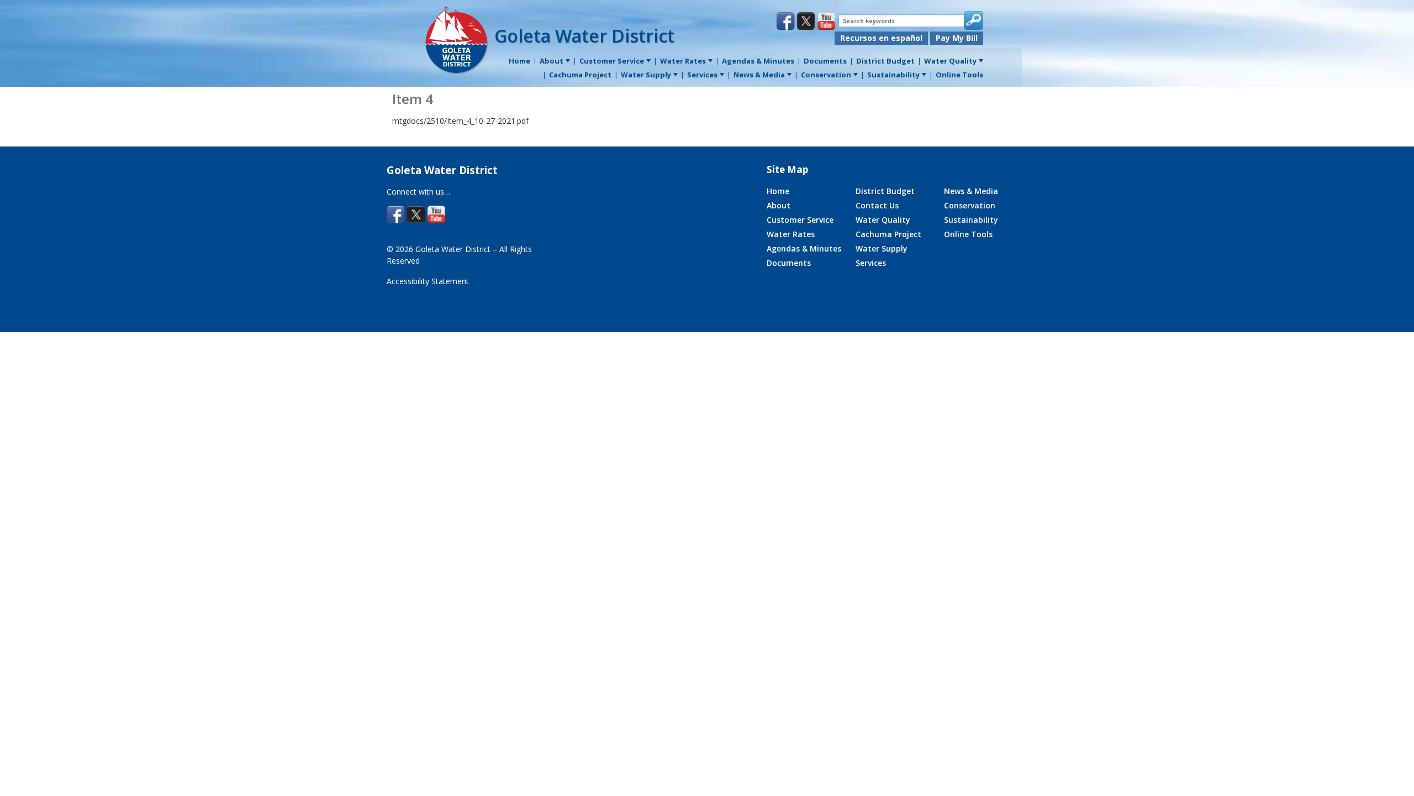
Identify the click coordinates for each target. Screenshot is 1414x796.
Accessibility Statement (428, 281)
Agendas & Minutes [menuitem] (758, 61)
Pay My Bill (957, 38)
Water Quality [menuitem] (950, 61)
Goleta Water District (584, 36)
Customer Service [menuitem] (611, 61)
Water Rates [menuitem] (683, 61)
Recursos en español (881, 38)
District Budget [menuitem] (885, 61)
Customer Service (800, 219)
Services (871, 263)
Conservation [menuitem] (826, 75)
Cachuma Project (888, 234)
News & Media (971, 191)
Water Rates (791, 234)
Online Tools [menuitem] (959, 75)
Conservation (969, 205)
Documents (789, 263)
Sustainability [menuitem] (893, 75)
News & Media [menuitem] (759, 75)
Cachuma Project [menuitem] (580, 75)
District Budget (885, 191)
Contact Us (877, 205)
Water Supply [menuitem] (646, 75)
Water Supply (882, 248)
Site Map (787, 169)
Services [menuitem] (702, 75)
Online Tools (968, 234)
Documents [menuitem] (825, 61)
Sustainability (971, 219)
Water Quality (883, 219)
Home (778, 191)
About (778, 205)
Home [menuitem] (519, 61)
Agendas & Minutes (804, 248)
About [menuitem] (551, 61)
